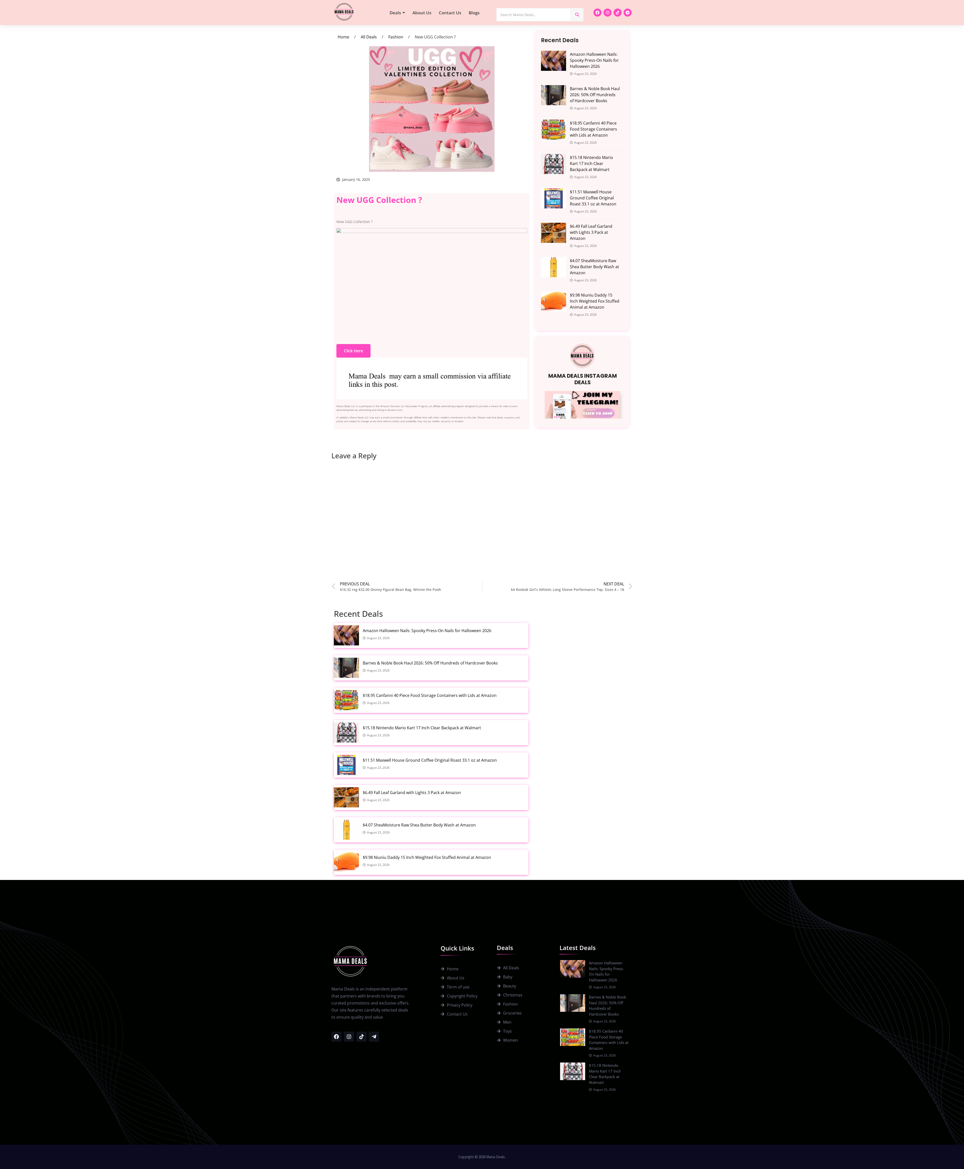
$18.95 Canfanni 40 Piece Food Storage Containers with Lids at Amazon (593, 129)
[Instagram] (608, 13)
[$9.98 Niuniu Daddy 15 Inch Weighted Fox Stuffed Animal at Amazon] (553, 302)
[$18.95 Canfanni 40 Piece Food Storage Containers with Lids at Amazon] (553, 130)
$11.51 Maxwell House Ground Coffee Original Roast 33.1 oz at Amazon (593, 198)
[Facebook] (597, 13)
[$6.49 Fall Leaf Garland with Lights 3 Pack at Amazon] (553, 233)
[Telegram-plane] (374, 1037)
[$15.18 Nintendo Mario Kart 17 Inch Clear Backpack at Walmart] (553, 164)
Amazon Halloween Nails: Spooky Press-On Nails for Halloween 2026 (594, 60)
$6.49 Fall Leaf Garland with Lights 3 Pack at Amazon (591, 232)
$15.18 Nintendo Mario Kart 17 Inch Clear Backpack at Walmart (591, 163)
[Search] (577, 14)
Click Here (353, 351)
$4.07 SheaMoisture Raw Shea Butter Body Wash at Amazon (594, 266)
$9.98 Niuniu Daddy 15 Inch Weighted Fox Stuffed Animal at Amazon (594, 301)
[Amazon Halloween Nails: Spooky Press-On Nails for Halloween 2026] (553, 61)
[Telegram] (628, 13)
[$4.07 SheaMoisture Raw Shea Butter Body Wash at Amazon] (553, 267)
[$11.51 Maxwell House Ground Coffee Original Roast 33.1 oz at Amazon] (553, 198)
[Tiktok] (618, 13)
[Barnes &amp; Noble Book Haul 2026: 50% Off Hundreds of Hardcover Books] (553, 95)
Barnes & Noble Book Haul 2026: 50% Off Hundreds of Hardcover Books (595, 94)
